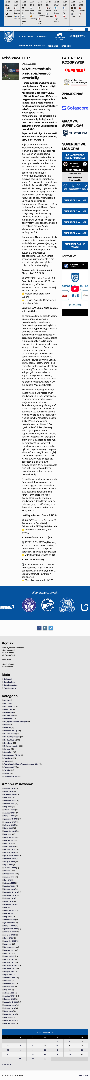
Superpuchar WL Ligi (12, 755)
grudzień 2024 (9, 849)
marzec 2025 (9, 840)
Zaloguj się (8, 679)
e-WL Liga (8, 709)
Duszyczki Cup (10, 706)
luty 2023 (8, 917)
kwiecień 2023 (9, 910)
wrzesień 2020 (10, 1005)
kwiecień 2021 (9, 984)
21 (20, 1054)
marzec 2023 (9, 913)
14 (20, 1050)
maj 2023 (7, 907)
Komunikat (8, 718)
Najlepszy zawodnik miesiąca (15, 721)
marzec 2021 (9, 987)
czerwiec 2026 (10, 794)
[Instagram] (45, 628)
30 (45, 1059)
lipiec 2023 (8, 901)
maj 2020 (7, 1017)
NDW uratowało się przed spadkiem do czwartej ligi (36, 73)
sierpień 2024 (9, 862)
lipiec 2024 (8, 865)
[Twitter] (51, 628)
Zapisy (6, 773)
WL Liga (7, 770)
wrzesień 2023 (10, 895)
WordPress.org (10, 688)
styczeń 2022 (9, 956)
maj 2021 (7, 981)
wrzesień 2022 (9, 932)
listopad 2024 (9, 852)
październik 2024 (11, 855)
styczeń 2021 (9, 993)
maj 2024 (7, 871)
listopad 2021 (9, 962)
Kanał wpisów (9, 682)
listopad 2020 (9, 999)
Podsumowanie (10, 734)
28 (20, 1059)
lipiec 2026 (8, 791)
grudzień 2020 (9, 996)
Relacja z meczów (11, 746)
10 (57, 1046)
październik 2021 (10, 965)
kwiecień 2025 (9, 837)
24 (57, 1054)
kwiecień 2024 (9, 874)
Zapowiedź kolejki (11, 776)
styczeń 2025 (9, 846)
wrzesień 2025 (10, 822)
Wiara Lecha (83, 1075)
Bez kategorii (9, 703)
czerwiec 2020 (10, 1014)
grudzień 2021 (9, 959)
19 (82, 1050)
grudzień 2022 (9, 923)
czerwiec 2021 (9, 978)
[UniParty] (84, 164)
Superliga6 (8, 752)
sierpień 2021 (9, 971)
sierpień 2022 (9, 935)
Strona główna (27, 36)
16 (45, 1050)
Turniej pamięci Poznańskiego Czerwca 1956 (21, 764)
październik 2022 (11, 929)
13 (8, 1050)
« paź (4, 1064)
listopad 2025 (9, 816)
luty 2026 (8, 807)
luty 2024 (8, 880)
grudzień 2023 (9, 886)
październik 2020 (11, 1002)
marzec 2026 (9, 804)
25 (70, 1054)
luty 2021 (7, 990)
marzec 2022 (9, 950)
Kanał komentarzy (11, 685)
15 (33, 1050)
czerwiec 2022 (10, 941)
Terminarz (8, 758)
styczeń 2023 (9, 920)
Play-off (7, 728)
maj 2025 (7, 834)
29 (33, 1059)
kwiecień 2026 (9, 801)
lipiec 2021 (8, 975)
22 (33, 1054)
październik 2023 (11, 892)
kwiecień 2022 (9, 947)
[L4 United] (65, 164)
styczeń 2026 (9, 810)
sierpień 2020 (9, 1008)
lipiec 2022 (8, 938)
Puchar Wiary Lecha (12, 737)
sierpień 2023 (9, 898)
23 (45, 1054)
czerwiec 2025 (10, 831)
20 (8, 1054)
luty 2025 (8, 843)
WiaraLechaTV (10, 767)
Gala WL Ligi (9, 715)
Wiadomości (42, 36)
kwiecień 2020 (9, 1020)
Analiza (7, 700)
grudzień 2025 (9, 813)
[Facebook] (39, 628)
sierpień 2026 (9, 788)
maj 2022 (7, 944)
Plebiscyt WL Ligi (10, 731)
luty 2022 (7, 953)
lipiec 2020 (8, 1011)
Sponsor (7, 749)
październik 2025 (11, 819)
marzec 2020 (9, 1023)
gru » (9, 1064)
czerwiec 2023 (10, 904)
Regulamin (8, 743)
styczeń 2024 (9, 883)
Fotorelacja (8, 712)
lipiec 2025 (8, 828)
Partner (7, 725)
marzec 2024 (9, 877)
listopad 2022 (9, 926)
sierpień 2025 (9, 825)
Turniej (6, 761)
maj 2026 (7, 798)
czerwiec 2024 (10, 868)
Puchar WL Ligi (10, 740)
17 (57, 1050)
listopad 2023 (9, 889)
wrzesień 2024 (10, 859)
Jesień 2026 (53, 46)
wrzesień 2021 (9, 968)
